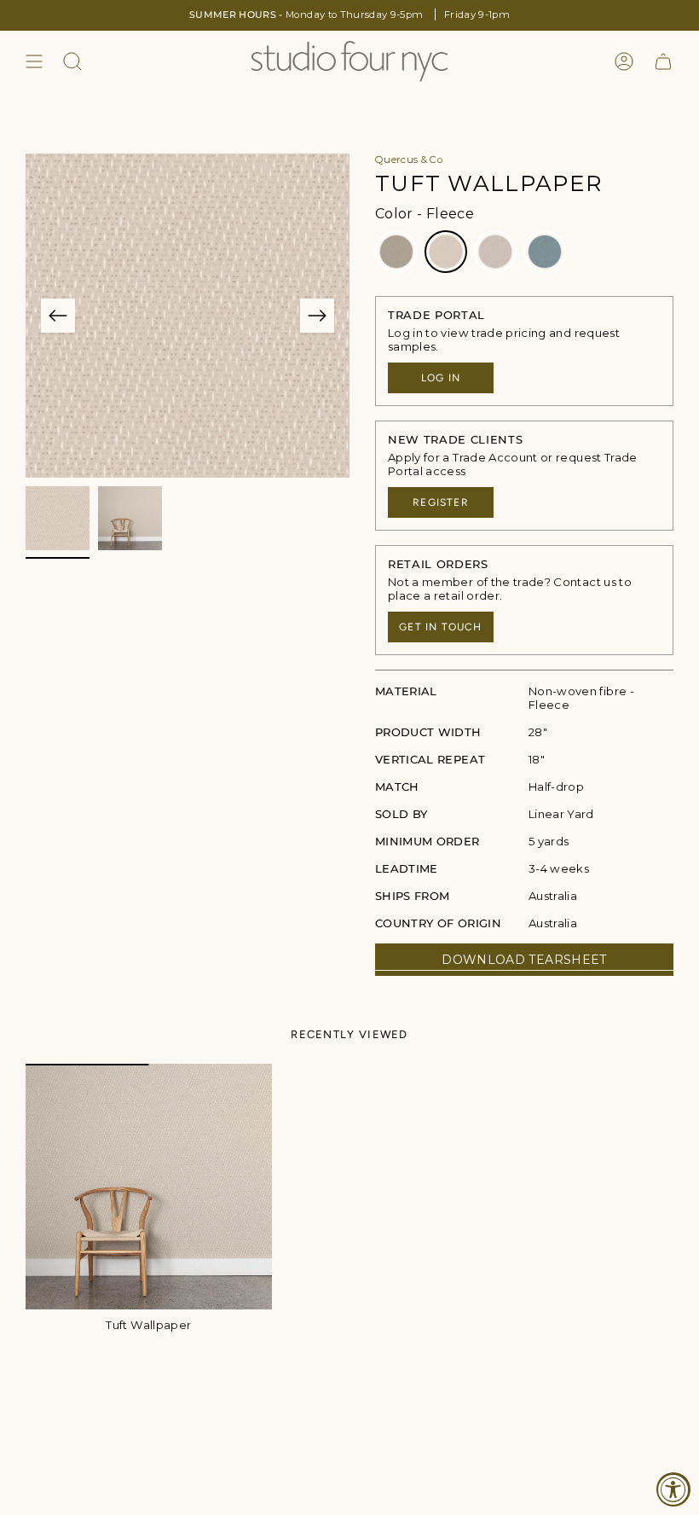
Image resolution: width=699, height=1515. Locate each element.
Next (317, 316)
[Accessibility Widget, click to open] (673, 1489)
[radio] (396, 251)
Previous (58, 316)
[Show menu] (34, 61)
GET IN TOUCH (440, 627)
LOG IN (440, 378)
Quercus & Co (408, 159)
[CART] (663, 61)
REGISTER (441, 502)
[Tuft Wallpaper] (149, 1187)
